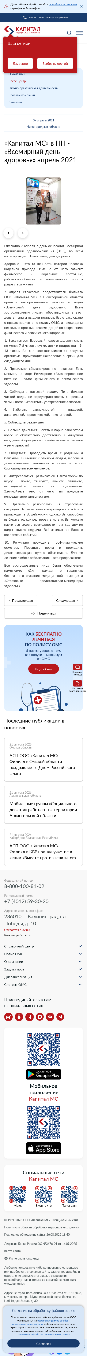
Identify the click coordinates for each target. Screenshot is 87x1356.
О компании (16, 74)
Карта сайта (12, 1251)
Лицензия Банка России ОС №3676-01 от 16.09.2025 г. (41, 1243)
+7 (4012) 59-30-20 (26, 901)
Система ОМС (15, 984)
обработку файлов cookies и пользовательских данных (41, 1322)
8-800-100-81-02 (24, 886)
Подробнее (43, 669)
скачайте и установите (63, 4)
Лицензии (15, 102)
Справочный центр (19, 946)
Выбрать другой (55, 63)
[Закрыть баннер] (81, 6)
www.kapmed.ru (15, 1283)
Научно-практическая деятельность (33, 88)
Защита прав (14, 969)
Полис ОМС (13, 954)
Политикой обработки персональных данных (44, 1334)
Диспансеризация (18, 977)
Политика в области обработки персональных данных (41, 1227)
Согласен (43, 1344)
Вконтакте (43, 1205)
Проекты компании (21, 95)
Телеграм (69, 1205)
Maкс (18, 1205)
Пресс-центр (17, 81)
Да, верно (20, 63)
